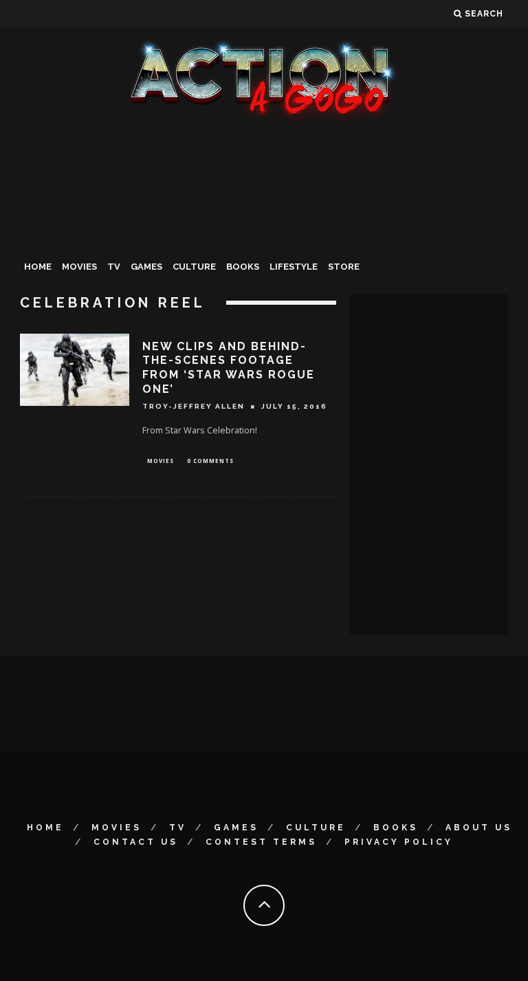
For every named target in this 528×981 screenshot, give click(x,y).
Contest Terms (261, 842)
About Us (479, 827)
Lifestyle (294, 266)
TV (113, 266)
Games (146, 266)
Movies (79, 266)
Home (38, 266)
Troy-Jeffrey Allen (193, 406)
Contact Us (136, 842)
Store (344, 266)
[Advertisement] (264, 229)
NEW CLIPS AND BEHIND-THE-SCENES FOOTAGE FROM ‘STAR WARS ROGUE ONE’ (228, 368)
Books (242, 266)
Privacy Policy (398, 842)
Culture (194, 266)
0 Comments (210, 460)
